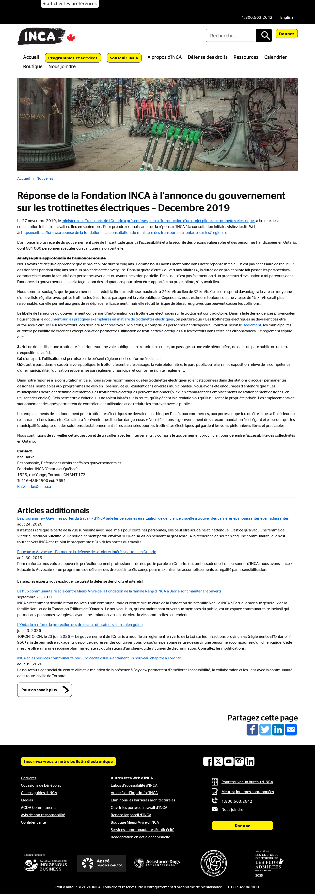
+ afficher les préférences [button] (70, 3)
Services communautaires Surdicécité (142, 829)
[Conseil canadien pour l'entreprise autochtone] (45, 863)
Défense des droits (208, 57)
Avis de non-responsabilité (43, 815)
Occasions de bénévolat (41, 785)
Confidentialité (33, 822)
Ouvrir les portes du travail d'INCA (139, 807)
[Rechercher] (264, 35)
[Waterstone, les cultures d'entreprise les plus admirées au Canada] (269, 863)
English (286, 17)
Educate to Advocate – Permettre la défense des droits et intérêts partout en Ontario (86, 551)
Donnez (287, 34)
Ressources (246, 57)
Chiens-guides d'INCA (39, 792)
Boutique (33, 66)
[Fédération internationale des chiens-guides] (213, 863)
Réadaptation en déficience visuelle (140, 837)
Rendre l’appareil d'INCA (131, 815)
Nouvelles (44, 178)
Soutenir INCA (124, 58)
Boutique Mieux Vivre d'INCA (135, 822)
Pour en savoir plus (39, 689)
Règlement (252, 325)
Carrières (28, 778)
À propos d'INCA (164, 57)
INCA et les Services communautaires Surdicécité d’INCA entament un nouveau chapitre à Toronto (99, 658)
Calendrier (275, 57)
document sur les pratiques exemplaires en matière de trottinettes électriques (109, 319)
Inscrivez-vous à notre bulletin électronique (68, 761)
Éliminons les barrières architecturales (143, 800)
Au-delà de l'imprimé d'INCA (134, 792)
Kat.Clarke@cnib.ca (34, 486)
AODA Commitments (38, 807)
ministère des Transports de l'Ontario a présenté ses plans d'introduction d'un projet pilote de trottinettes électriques (158, 220)
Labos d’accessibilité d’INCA (134, 785)
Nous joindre (62, 66)
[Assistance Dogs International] (157, 863)
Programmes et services (73, 58)
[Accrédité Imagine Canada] (101, 863)
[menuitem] (286, 17)
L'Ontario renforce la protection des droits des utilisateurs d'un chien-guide (79, 624)
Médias (27, 800)
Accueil (31, 57)
